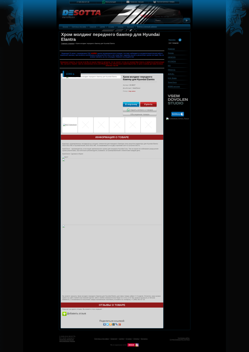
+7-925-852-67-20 (83, 2)
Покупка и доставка (79, 27)
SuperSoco (172, 82)
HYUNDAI (172, 61)
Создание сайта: (184, 338)
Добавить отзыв (76, 313)
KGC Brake (172, 78)
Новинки (171, 49)
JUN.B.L (171, 74)
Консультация (111, 2)
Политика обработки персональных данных (67, 340)
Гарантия (93, 27)
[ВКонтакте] (104, 324)
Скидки (102, 27)
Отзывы (111, 27)
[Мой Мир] (113, 324)
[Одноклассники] (110, 324)
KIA (169, 66)
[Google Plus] (119, 324)
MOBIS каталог (174, 87)
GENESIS (172, 57)
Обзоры (120, 27)
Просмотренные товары (166, 2)
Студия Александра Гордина (180, 339)
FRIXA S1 (171, 70)
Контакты (130, 27)
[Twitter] (107, 324)
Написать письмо (137, 2)
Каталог (65, 27)
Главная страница (67, 43)
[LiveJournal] (116, 324)
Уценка (171, 53)
